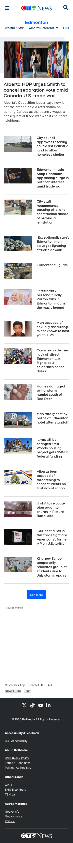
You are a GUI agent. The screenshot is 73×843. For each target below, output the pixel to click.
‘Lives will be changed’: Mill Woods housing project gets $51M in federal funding (52, 448)
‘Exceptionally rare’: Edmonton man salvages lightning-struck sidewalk (53, 244)
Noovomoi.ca (13, 816)
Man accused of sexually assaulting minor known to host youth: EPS (53, 329)
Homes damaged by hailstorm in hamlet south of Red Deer (51, 392)
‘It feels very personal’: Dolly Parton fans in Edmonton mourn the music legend (51, 299)
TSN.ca (10, 794)
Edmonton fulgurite (52, 265)
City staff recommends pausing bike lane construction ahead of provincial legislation (53, 212)
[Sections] (7, 8)
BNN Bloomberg (15, 789)
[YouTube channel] (40, 705)
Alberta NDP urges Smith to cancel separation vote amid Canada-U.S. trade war (36, 90)
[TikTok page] (32, 705)
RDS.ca (10, 821)
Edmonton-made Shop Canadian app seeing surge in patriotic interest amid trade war (53, 178)
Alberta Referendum (43, 28)
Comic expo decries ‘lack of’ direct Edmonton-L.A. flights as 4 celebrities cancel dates (53, 360)
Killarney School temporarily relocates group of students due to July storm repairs (52, 567)
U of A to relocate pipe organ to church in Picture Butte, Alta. (51, 509)
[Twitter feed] (24, 705)
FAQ (49, 685)
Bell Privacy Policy (17, 758)
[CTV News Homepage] (36, 8)
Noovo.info (12, 811)
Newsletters (13, 690)
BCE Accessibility (16, 741)
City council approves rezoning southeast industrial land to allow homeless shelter (53, 146)
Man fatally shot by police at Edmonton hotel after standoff (53, 418)
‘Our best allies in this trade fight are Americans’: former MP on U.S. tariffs (52, 537)
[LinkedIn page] (48, 705)
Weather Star (14, 28)
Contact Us (35, 685)
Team (27, 690)
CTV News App (15, 685)
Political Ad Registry (18, 767)
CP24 (8, 784)
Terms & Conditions (17, 762)
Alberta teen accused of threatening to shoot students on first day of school (51, 480)
